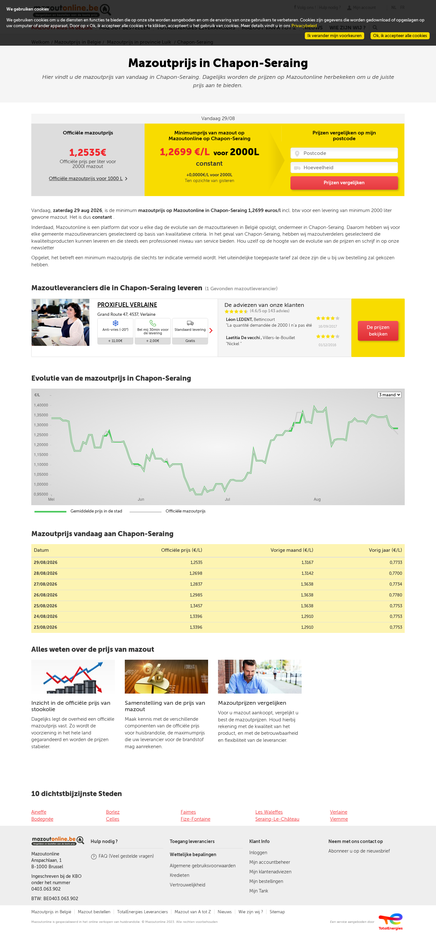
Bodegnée (42, 819)
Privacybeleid (304, 25)
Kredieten (179, 875)
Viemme (339, 819)
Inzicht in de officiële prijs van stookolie (70, 706)
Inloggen (258, 852)
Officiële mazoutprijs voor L (86, 178)
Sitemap (277, 911)
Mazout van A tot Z (193, 911)
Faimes (188, 812)
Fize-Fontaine (195, 819)
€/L (186, 152)
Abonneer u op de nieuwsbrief (359, 851)
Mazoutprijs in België (51, 911)
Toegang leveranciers (192, 841)
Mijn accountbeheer (269, 862)
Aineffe (38, 812)
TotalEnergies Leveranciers (142, 911)
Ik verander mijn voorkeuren (334, 35)
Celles (112, 819)
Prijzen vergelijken (344, 183)
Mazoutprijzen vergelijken (252, 702)
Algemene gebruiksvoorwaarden (203, 866)
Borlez (113, 812)
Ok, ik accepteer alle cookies (400, 35)
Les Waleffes (269, 812)
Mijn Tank (258, 891)
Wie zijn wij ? (250, 911)
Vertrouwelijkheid (187, 885)
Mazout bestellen (94, 911)
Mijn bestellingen (266, 881)
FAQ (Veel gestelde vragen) (126, 856)
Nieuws (225, 911)
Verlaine (338, 812)
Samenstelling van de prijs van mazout (165, 706)
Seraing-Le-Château (277, 819)
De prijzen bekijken (378, 330)
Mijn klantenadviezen (270, 872)
